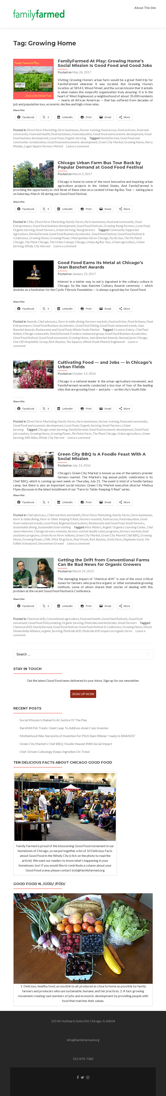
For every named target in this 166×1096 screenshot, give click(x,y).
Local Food (56, 138)
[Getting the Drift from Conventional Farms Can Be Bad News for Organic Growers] (33, 572)
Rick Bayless (57, 342)
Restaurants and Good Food (53, 329)
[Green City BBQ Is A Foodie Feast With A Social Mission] (33, 464)
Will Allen (31, 437)
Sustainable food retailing (54, 527)
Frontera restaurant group (87, 333)
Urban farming (65, 230)
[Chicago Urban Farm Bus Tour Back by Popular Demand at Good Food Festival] (33, 174)
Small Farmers (45, 230)
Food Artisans (136, 321)
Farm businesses (68, 130)
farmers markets (130, 531)
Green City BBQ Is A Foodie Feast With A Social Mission (102, 456)
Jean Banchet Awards (103, 337)
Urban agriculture (123, 242)
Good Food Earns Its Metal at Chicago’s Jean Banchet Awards (100, 265)
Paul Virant (80, 539)
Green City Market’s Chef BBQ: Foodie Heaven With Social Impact (66, 744)
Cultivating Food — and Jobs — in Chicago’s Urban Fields (105, 364)
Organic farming (75, 138)
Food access (108, 130)
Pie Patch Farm (82, 433)
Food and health (39, 134)
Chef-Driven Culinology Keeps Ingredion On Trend (54, 752)
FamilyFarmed (109, 138)
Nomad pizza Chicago (133, 337)
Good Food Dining (87, 325)
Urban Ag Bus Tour (98, 242)
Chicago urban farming (52, 429)
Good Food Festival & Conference (100, 627)
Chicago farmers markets (50, 531)
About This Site (145, 8)
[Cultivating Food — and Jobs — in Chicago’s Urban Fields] (33, 374)
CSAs (30, 222)
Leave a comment (77, 146)
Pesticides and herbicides (101, 623)
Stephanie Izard (133, 539)
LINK (47, 539)
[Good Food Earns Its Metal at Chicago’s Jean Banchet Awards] (33, 273)
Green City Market (111, 142)
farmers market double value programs (93, 531)
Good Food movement (53, 337)
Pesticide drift (72, 631)
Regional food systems (73, 523)
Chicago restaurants (36, 333)
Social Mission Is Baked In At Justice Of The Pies (53, 720)
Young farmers (85, 230)
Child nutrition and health (63, 515)
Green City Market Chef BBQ (120, 535)
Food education (82, 134)
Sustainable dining (25, 527)
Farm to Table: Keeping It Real (59, 519)
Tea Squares (74, 342)
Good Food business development (54, 226)
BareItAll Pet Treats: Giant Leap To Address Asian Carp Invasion (64, 728)
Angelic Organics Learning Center (124, 527)
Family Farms (74, 222)
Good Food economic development (111, 429)
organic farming (52, 631)
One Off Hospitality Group (30, 342)
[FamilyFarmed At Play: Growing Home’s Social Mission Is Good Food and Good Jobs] (33, 78)
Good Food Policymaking (44, 623)
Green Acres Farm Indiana (57, 535)
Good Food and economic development (118, 134)
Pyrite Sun (116, 238)
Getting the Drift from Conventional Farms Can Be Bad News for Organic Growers (103, 562)
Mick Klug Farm (62, 539)
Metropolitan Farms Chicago (89, 238)
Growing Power (60, 238)
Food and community (120, 222)
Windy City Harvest (37, 246)
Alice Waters (93, 527)
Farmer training (90, 130)
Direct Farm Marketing (41, 130)
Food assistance (61, 134)
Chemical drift (36, 619)
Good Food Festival (104, 234)
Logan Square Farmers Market (43, 146)
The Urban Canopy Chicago (67, 242)
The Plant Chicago (36, 242)
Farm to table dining (71, 321)
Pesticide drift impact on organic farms (107, 631)
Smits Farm (114, 539)
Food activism (127, 130)
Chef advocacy (47, 321)
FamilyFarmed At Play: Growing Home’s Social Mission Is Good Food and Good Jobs (105, 63)
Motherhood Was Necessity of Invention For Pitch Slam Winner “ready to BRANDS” (77, 736)
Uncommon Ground (51, 543)
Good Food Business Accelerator (69, 234)
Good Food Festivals (89, 226)
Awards (32, 321)
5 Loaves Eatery (124, 329)
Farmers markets (96, 321)
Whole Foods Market (85, 329)
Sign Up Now (83, 694)
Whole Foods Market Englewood (104, 342)
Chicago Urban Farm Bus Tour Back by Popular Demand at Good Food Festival (100, 165)
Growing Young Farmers (119, 226)
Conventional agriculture (63, 619)
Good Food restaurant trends (118, 325)
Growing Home (134, 142)
